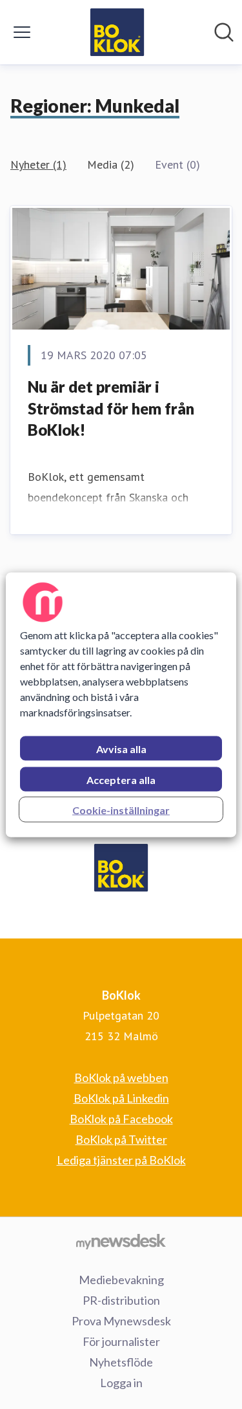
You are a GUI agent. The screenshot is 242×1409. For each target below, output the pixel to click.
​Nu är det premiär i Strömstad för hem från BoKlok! (111, 408)
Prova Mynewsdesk (121, 1321)
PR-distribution (121, 1300)
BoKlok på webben (121, 1077)
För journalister (121, 1341)
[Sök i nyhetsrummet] (224, 32)
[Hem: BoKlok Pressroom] (117, 32)
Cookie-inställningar (121, 809)
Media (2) (110, 164)
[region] (121, 704)
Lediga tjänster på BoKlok (121, 1160)
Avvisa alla (121, 748)
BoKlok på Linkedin (121, 1098)
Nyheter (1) (38, 164)
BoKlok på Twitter (121, 1139)
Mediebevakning (121, 1280)
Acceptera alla (121, 779)
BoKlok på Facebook (121, 1119)
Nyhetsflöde (121, 1362)
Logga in (121, 1383)
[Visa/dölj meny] (22, 32)
